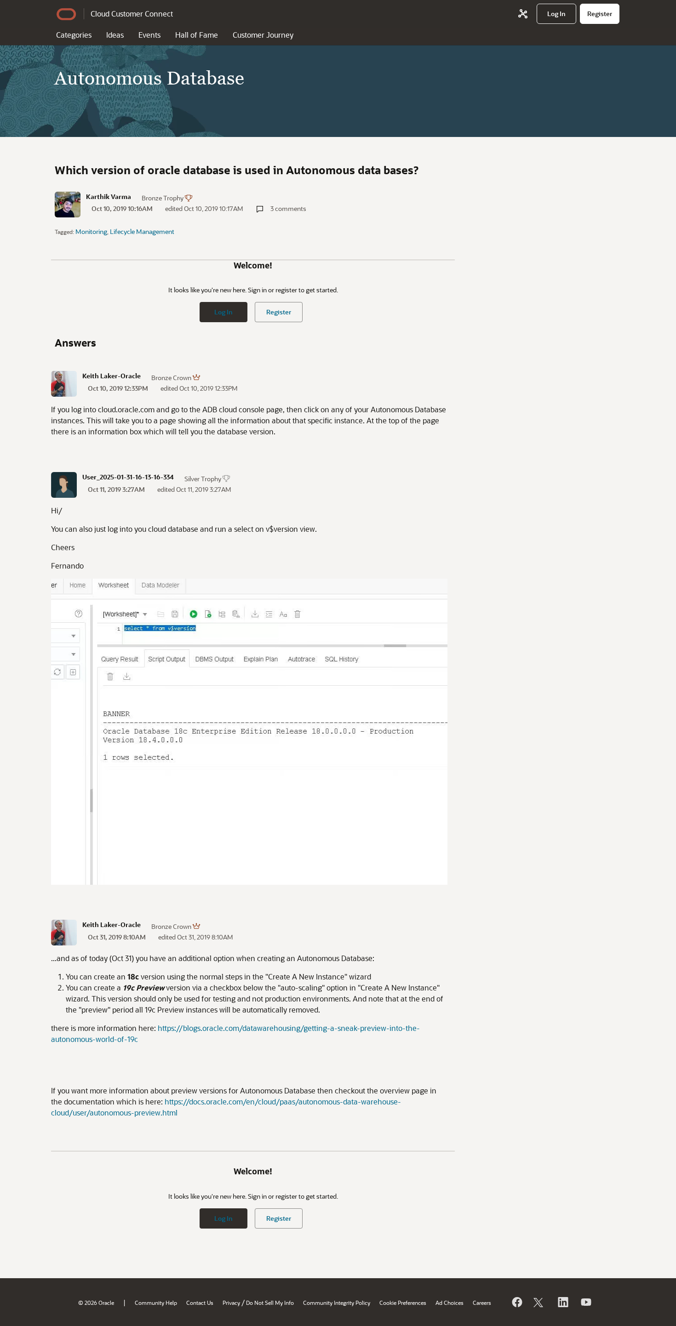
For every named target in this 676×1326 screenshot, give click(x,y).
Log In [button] (223, 311)
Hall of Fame (196, 35)
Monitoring (91, 231)
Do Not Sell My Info (270, 1302)
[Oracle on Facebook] (516, 1302)
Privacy (231, 1302)
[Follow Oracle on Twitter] (539, 1302)
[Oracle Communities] (522, 13)
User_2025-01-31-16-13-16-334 (128, 476)
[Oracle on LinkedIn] (562, 1302)
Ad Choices (449, 1302)
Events (149, 35)
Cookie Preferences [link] (402, 1302)
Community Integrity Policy (336, 1302)
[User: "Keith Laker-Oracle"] (64, 384)
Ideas (115, 35)
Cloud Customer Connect (132, 13)
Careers (482, 1302)
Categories (74, 35)
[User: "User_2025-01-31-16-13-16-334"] (64, 485)
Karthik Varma (108, 196)
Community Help (156, 1302)
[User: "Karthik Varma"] (67, 204)
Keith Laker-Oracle (111, 375)
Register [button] (278, 311)
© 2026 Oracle (96, 1302)
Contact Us (199, 1302)
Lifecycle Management (142, 231)
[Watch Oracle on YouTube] (585, 1302)
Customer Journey (263, 35)
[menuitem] (556, 14)
